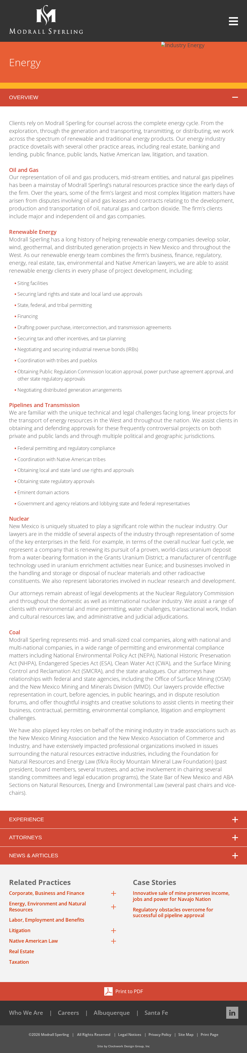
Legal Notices (129, 1034)
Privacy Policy (160, 1034)
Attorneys (25, 837)
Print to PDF (128, 991)
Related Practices (40, 882)
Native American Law (33, 941)
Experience (26, 819)
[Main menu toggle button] (230, 21)
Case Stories (154, 882)
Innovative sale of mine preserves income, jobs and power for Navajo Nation (181, 896)
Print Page (209, 1034)
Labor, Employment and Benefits (46, 920)
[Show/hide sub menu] (114, 893)
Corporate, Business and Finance (46, 893)
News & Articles (33, 856)
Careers (68, 1013)
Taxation (19, 962)
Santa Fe (156, 1013)
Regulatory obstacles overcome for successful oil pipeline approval (173, 912)
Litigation (19, 931)
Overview (23, 97)
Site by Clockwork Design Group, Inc (123, 1046)
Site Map (185, 1034)
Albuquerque (112, 1013)
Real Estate (21, 952)
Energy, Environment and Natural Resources (47, 907)
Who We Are (26, 1013)
